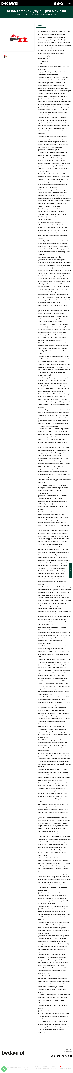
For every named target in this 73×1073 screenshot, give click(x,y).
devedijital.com (65, 1067)
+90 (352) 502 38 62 (61, 1056)
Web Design (53, 1067)
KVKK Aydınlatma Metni (28, 1067)
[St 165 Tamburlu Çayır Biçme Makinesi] (5, 55)
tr (69, 4)
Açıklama (41, 25)
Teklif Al (70, 570)
